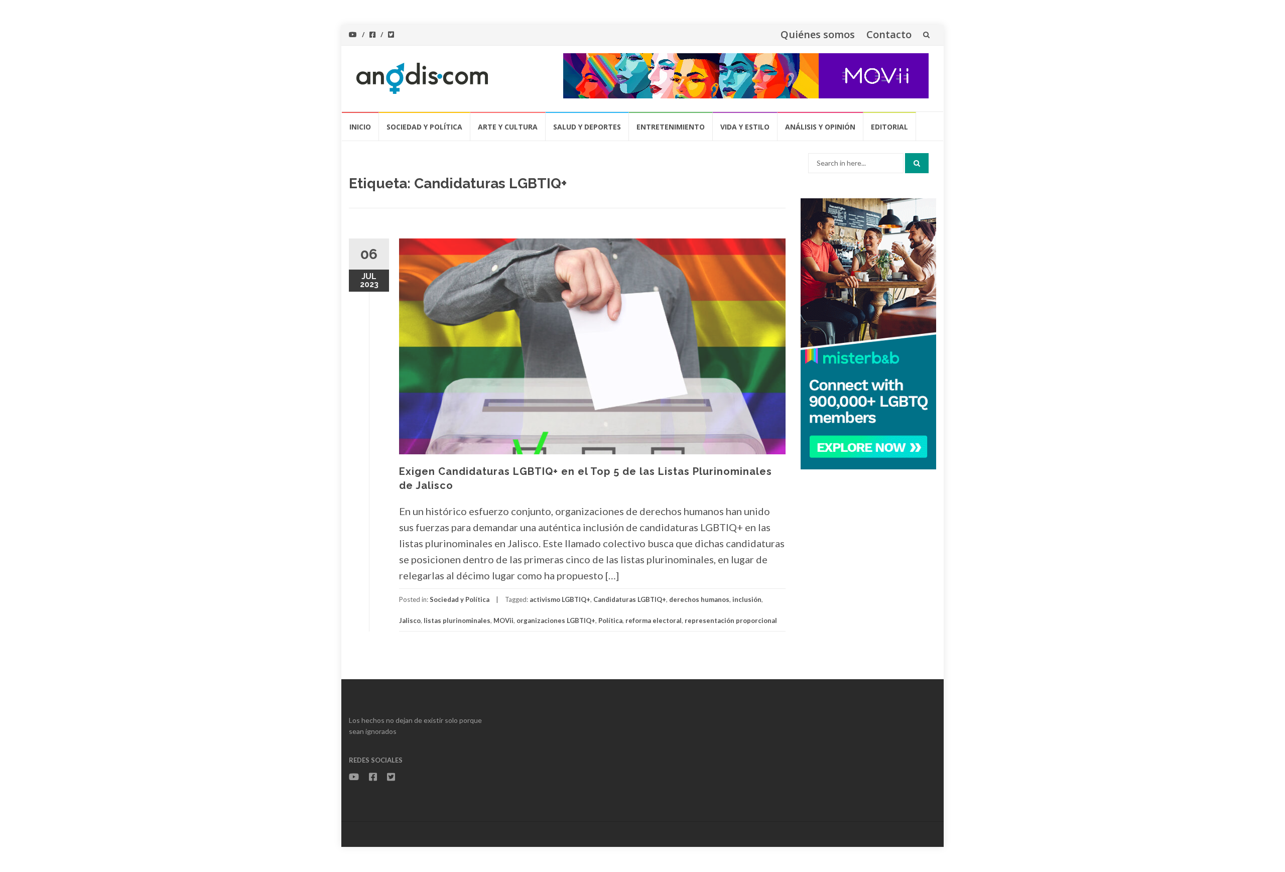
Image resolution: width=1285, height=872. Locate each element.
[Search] (917, 163)
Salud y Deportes (587, 127)
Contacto (889, 34)
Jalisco (410, 620)
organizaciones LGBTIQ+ (556, 620)
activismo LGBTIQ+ (560, 599)
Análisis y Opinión (820, 127)
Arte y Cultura (508, 127)
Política (610, 620)
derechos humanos (699, 599)
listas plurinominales (457, 620)
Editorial (889, 127)
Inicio (360, 127)
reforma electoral (653, 620)
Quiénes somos (818, 34)
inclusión (746, 599)
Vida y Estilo (744, 127)
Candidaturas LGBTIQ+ (629, 599)
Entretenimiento (670, 127)
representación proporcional (731, 620)
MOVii (503, 620)
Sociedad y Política (424, 127)
